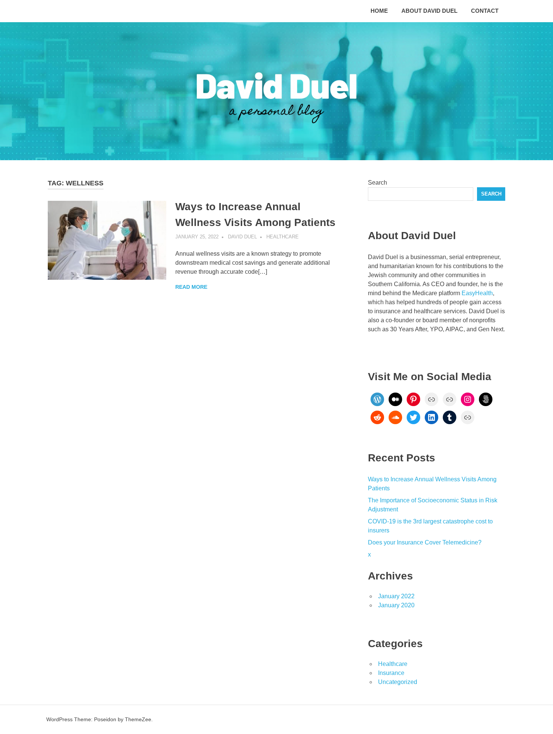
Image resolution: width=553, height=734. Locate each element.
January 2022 (396, 596)
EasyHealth (477, 293)
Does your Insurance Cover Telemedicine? (425, 542)
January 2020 (396, 605)
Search (377, 182)
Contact (484, 11)
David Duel (242, 237)
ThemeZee (138, 719)
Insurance (391, 673)
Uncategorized (397, 682)
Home (379, 11)
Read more (191, 287)
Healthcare (282, 237)
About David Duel (429, 11)
